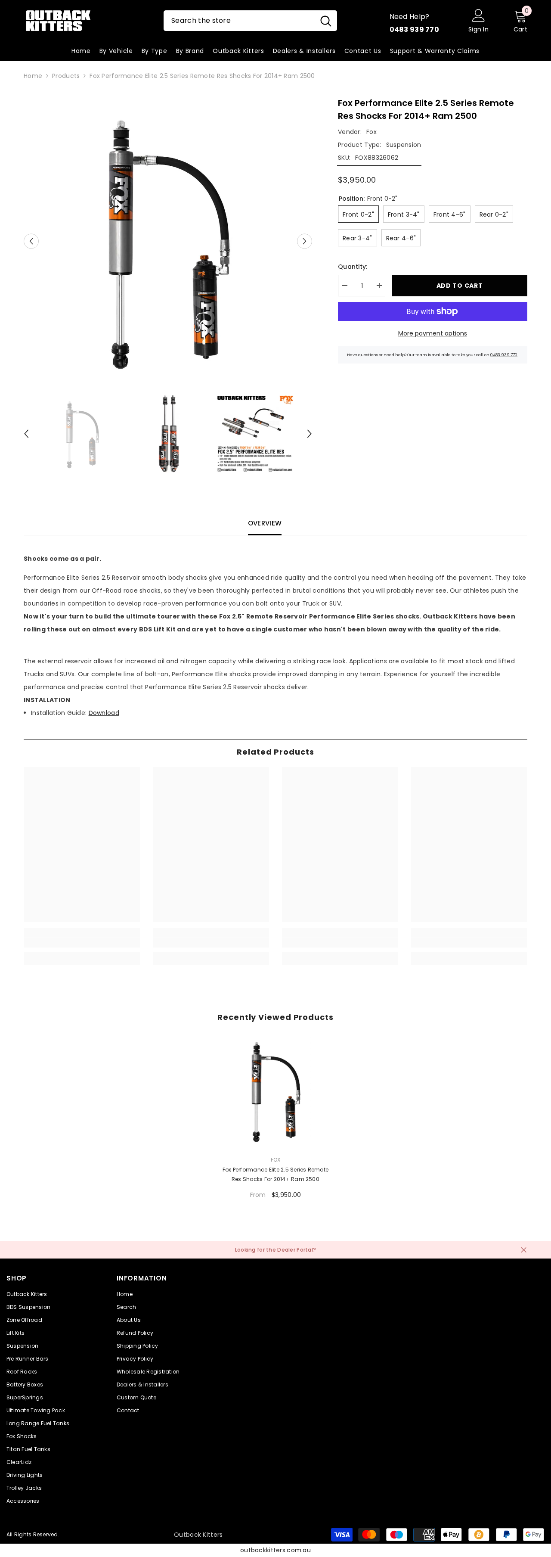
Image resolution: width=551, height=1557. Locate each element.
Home (33, 75)
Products (66, 75)
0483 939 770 (503, 354)
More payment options (432, 333)
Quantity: (353, 266)
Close (523, 1250)
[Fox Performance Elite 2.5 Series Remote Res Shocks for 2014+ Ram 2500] (275, 1090)
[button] (31, 241)
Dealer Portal (295, 1249)
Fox (371, 131)
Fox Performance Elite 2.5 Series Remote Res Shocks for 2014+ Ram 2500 (275, 1174)
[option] (168, 240)
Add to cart (459, 285)
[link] (82, 943)
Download (104, 713)
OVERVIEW (265, 523)
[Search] (250, 20)
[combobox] (239, 20)
